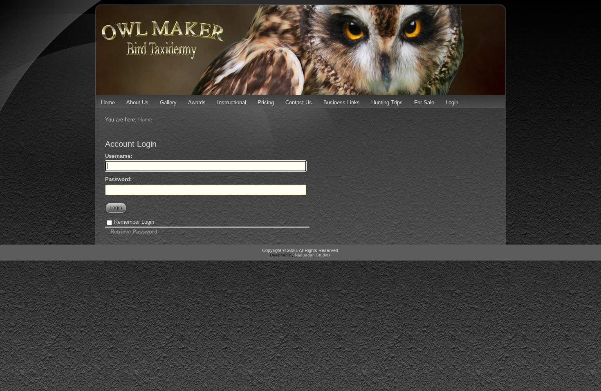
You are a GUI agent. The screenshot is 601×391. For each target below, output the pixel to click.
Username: (118, 156)
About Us (137, 102)
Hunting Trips (387, 102)
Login (452, 102)
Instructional (231, 102)
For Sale (424, 102)
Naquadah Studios (312, 255)
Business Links (341, 102)
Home (108, 102)
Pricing (266, 102)
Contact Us (298, 102)
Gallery (168, 102)
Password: (118, 179)
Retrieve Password (133, 232)
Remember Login (134, 222)
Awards (197, 102)
